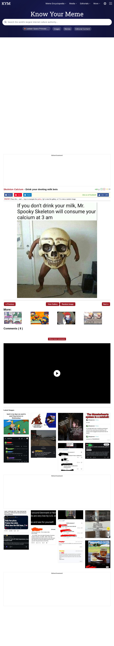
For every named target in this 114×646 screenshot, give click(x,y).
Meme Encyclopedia (55, 3)
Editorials (84, 3)
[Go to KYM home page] (6, 4)
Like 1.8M (104, 195)
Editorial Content (82, 29)
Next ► (106, 304)
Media (72, 3)
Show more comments (57, 339)
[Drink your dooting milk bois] (57, 250)
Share (9, 195)
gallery (39, 199)
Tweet (28, 195)
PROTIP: (7, 199)
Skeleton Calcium (13, 189)
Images (57, 29)
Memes (67, 29)
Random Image (67, 304)
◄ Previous (9, 304)
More (96, 3)
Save (19, 195)
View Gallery (53, 304)
